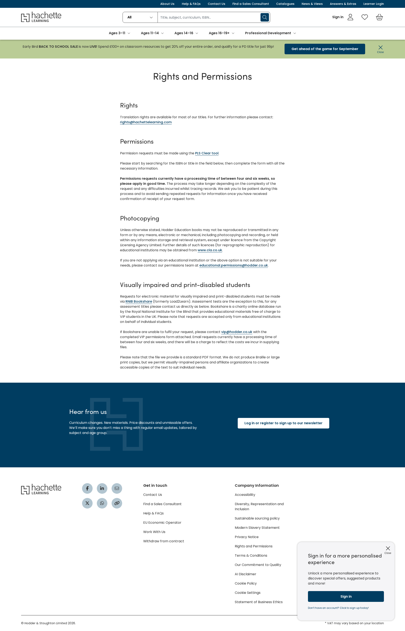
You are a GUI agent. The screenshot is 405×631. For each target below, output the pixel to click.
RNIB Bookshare (139, 301)
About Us (167, 3)
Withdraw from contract (163, 541)
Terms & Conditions (251, 555)
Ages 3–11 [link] (117, 33)
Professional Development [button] (268, 33)
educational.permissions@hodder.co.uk (233, 265)
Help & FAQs (191, 3)
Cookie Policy (246, 583)
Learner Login (373, 3)
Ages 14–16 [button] (183, 33)
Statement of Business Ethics (259, 602)
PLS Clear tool (207, 153)
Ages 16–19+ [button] (219, 33)
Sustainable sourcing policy (257, 518)
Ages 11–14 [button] (150, 33)
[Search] (265, 17)
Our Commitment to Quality (258, 564)
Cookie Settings (248, 592)
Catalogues (285, 3)
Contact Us (216, 3)
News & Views (312, 3)
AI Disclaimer (245, 574)
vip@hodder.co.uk (236, 331)
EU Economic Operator (162, 522)
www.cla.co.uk (210, 250)
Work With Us (154, 531)
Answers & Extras (343, 3)
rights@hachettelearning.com (146, 122)
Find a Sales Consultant (250, 3)
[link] (343, 17)
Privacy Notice (247, 536)
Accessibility (245, 494)
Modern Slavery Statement (257, 527)
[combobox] (140, 17)
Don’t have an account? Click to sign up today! (338, 608)
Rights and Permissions (254, 546)
